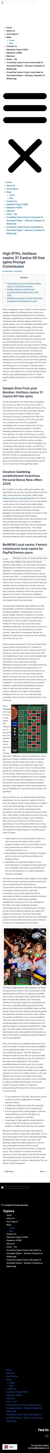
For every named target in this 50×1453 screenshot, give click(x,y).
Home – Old (12, 59)
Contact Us (12, 46)
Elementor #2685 (14, 53)
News (9, 37)
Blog (11, 43)
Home (9, 27)
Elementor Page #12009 (17, 49)
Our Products (13, 34)
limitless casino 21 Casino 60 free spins (19, 498)
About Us (11, 31)
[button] (25, 132)
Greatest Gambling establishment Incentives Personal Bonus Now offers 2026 (23, 292)
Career (12, 40)
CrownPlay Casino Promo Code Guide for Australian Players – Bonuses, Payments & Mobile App (26, 65)
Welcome (11, 56)
